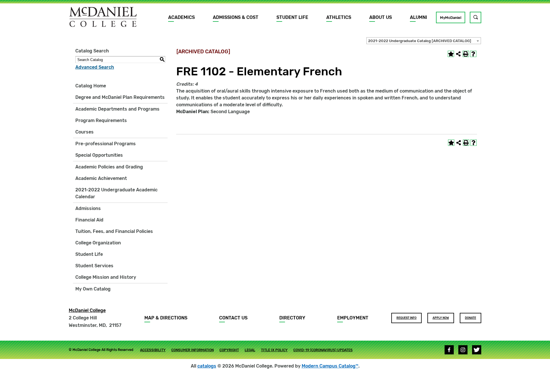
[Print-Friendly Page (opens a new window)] (466, 54)
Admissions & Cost (235, 17)
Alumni (418, 17)
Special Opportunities (99, 155)
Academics (181, 17)
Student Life (292, 17)
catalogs (206, 366)
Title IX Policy (274, 350)
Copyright (229, 350)
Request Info (406, 318)
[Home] (103, 17)
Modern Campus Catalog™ (330, 366)
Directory (292, 318)
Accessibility (153, 350)
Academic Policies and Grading (109, 167)
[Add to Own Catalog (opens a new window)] (451, 54)
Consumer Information (192, 350)
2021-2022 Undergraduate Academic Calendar (116, 193)
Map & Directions (165, 318)
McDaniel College (87, 310)
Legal (250, 350)
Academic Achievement (101, 178)
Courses (84, 132)
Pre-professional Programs (105, 143)
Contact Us (233, 318)
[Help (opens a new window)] (473, 54)
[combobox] (423, 40)
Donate (470, 318)
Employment (352, 318)
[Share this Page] (458, 54)
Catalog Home (90, 86)
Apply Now (441, 318)
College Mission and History (105, 277)
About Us (380, 17)
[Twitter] (476, 349)
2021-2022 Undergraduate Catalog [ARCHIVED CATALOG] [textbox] (419, 41)
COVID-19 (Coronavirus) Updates (323, 350)
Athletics (338, 17)
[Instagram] (462, 349)
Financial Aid (89, 220)
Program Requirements (101, 120)
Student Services (94, 265)
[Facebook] (449, 349)
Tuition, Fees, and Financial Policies (114, 231)
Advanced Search (94, 67)
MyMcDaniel (450, 17)
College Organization (98, 243)
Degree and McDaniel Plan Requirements (120, 97)
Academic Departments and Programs (117, 109)
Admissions (88, 208)
